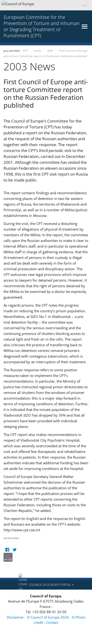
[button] (46, 5)
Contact (52, 622)
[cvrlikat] (14, 549)
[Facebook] (7, 549)
